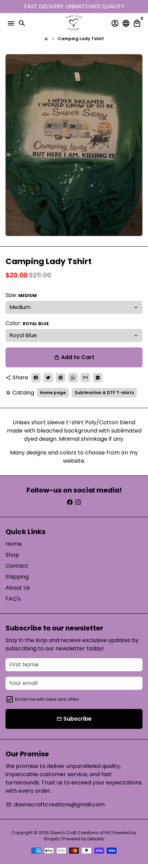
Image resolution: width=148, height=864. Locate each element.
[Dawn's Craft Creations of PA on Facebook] (70, 502)
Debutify (95, 839)
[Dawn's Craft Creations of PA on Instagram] (78, 502)
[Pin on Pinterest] (60, 377)
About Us (18, 588)
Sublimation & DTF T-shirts (104, 392)
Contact (17, 566)
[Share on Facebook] (36, 377)
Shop (12, 555)
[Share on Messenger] (98, 377)
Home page (53, 392)
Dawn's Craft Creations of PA (79, 833)
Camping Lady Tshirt (81, 39)
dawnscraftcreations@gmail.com (55, 804)
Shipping (17, 577)
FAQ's (13, 599)
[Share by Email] (85, 377)
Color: (27, 323)
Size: (21, 295)
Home (14, 544)
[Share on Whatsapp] (73, 377)
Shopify (52, 839)
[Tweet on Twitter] (48, 377)
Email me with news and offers (47, 699)
